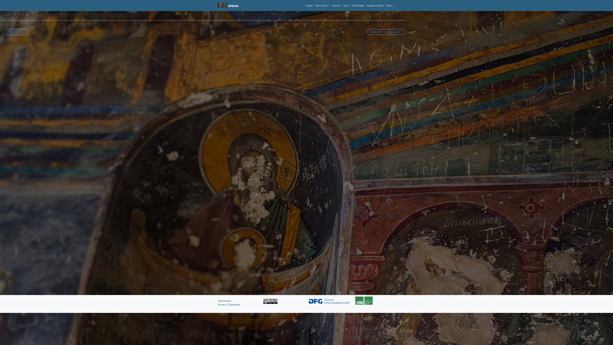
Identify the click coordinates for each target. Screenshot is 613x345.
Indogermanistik (374, 5)
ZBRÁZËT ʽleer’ (16, 32)
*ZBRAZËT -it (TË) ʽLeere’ (385, 32)
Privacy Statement (229, 304)
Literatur (336, 5)
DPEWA (233, 6)
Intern (389, 5)
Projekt (309, 5)
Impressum (224, 300)
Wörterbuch (321, 5)
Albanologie (358, 5)
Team (346, 5)
